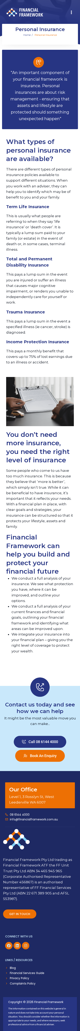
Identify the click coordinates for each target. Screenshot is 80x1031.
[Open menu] (71, 12)
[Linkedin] (17, 945)
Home (27, 35)
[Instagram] (25, 945)
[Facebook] (9, 945)
